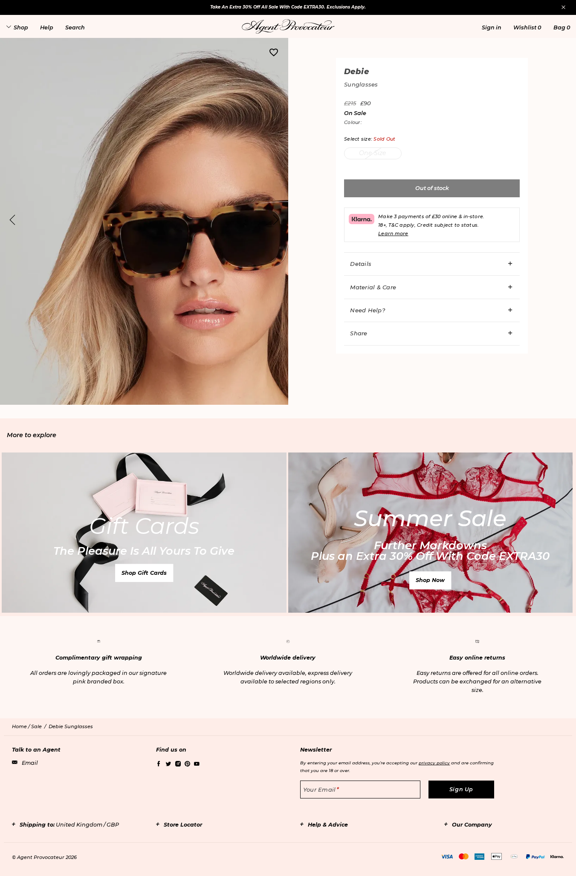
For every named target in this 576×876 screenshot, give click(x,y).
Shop (21, 27)
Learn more (393, 233)
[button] (491, 27)
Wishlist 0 (527, 27)
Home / (21, 726)
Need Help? (367, 310)
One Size (372, 153)
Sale (36, 726)
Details (360, 263)
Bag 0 (561, 27)
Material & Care (373, 287)
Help (46, 27)
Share (358, 333)
